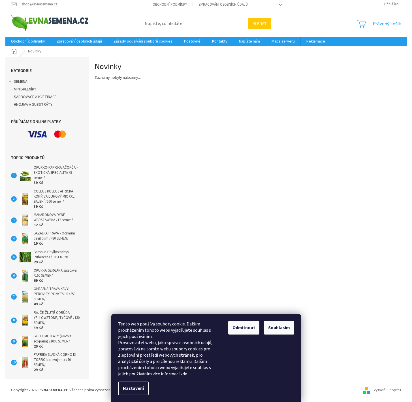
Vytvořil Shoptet (387, 390)
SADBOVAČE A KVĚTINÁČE (35, 97)
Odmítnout (243, 328)
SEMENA (20, 81)
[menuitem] (28, 41)
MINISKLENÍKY (25, 89)
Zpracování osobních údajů (223, 4)
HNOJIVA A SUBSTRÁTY (33, 104)
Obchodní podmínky (170, 4)
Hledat (259, 23)
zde (183, 374)
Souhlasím (279, 328)
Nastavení (133, 388)
